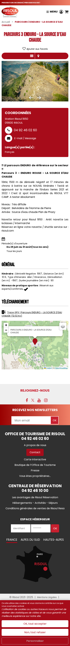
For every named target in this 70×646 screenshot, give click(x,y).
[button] (66, 12)
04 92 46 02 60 (25, 130)
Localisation (38, 56)
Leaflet (49, 368)
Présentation (31, 56)
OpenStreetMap (61, 368)
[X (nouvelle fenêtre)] (32, 400)
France (11, 540)
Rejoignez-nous (35, 390)
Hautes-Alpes (53, 540)
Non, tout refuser (35, 632)
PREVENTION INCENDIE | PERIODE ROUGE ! (21, 2)
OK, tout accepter (35, 624)
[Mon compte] (61, 12)
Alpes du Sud (30, 540)
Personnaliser (35, 641)
